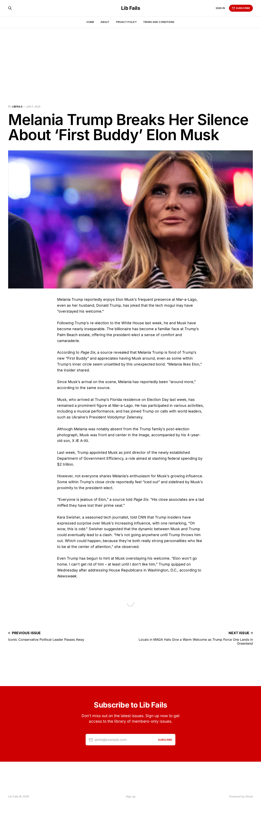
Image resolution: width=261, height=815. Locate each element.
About (105, 21)
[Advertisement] (130, 58)
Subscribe (243, 8)
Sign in (220, 8)
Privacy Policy (126, 21)
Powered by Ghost (241, 796)
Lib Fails (130, 8)
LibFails (17, 106)
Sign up (130, 796)
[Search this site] (10, 8)
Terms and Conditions (158, 21)
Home (90, 21)
